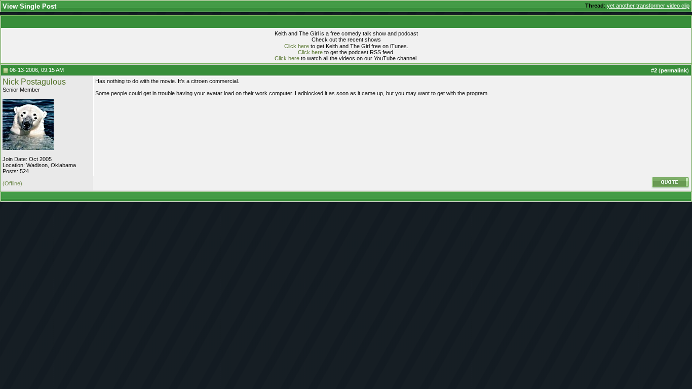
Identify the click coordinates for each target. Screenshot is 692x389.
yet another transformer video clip (648, 6)
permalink (674, 70)
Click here (296, 46)
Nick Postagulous (34, 81)
